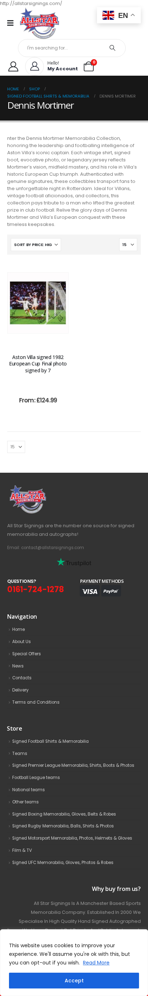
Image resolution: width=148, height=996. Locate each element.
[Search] (112, 48)
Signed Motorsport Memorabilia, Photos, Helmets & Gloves (72, 838)
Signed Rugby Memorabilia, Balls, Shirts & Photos (63, 826)
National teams (28, 790)
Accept (74, 980)
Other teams (25, 802)
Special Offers (26, 654)
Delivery (20, 690)
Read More (96, 962)
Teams (19, 753)
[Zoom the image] (43, 489)
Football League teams (36, 777)
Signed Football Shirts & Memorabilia (50, 741)
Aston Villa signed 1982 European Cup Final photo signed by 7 (38, 364)
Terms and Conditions (36, 702)
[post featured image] (38, 303)
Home (18, 629)
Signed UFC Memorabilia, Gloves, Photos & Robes (63, 862)
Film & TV (22, 850)
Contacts (22, 678)
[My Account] (13, 66)
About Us (21, 642)
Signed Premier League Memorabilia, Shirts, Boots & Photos (73, 765)
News (18, 666)
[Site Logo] (39, 23)
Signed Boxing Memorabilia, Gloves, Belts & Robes (64, 814)
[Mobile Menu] (12, 23)
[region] (74, 962)
